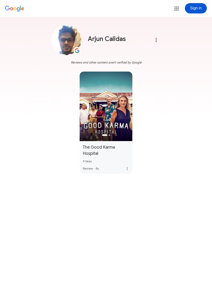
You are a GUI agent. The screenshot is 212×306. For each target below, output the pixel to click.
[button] (176, 8)
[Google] (14, 9)
